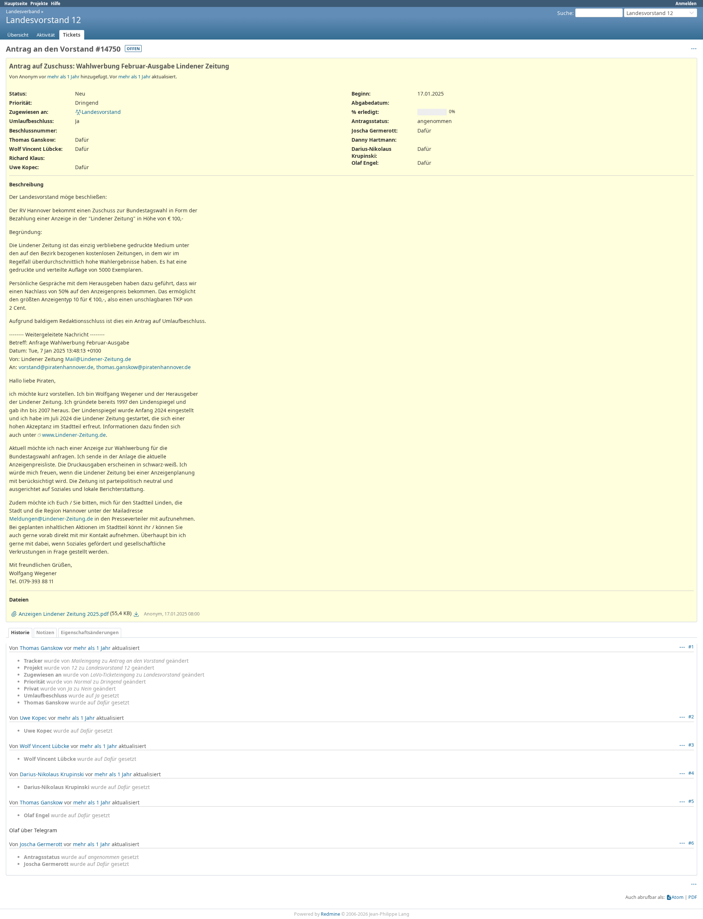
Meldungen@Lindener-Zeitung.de (51, 518)
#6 (691, 843)
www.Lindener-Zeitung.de (74, 434)
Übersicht (18, 34)
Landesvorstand (101, 111)
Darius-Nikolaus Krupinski (52, 774)
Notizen (45, 632)
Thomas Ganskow (41, 647)
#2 (691, 717)
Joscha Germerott (41, 844)
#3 (691, 745)
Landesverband (23, 11)
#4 (691, 773)
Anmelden (686, 3)
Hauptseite (15, 3)
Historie (20, 632)
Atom (678, 897)
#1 (691, 647)
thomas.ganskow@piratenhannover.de (143, 367)
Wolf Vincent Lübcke (44, 746)
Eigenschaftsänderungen (90, 632)
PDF (692, 897)
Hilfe (55, 3)
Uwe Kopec (33, 717)
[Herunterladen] (136, 614)
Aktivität (46, 34)
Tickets (72, 34)
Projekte (39, 3)
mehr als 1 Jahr (63, 76)
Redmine (330, 914)
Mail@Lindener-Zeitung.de (98, 359)
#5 (691, 801)
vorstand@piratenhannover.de (56, 367)
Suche (564, 13)
